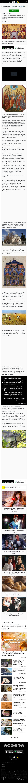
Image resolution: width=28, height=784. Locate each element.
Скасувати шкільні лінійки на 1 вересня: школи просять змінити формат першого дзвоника (13, 388)
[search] (1, 1)
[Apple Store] (9, 751)
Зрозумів (14, 10)
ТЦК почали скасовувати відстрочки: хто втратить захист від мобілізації (14, 399)
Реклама (3, 764)
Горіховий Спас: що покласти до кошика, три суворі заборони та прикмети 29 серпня (13, 394)
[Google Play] (18, 751)
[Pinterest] (22, 745)
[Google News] (15, 745)
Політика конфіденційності (7, 762)
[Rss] (5, 745)
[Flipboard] (19, 745)
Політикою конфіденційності (19, 6)
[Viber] (12, 745)
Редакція (3, 766)
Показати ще (21, 403)
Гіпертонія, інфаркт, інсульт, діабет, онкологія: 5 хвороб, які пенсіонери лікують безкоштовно (14, 382)
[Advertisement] (14, 207)
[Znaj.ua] (14, 1)
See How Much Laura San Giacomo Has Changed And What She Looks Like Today (14, 509)
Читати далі (14, 737)
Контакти (3, 769)
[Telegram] (8, 745)
